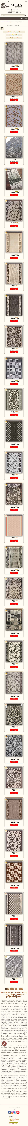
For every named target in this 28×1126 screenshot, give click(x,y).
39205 (16, 96)
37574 (16, 726)
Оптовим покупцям (13, 1117)
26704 (16, 128)
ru (5, 1)
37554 (16, 883)
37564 (16, 820)
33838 (16, 632)
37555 (16, 380)
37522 (16, 915)
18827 (16, 947)
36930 (16, 758)
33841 (16, 569)
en (2, 1)
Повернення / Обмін (14, 1119)
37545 (16, 474)
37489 (16, 254)
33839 (16, 600)
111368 (16, 222)
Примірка (11, 1120)
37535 (16, 537)
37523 (16, 443)
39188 (16, 65)
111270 (16, 191)
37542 (16, 789)
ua (8, 1)
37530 (16, 663)
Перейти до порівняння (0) (14, 31)
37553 (16, 285)
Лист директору (13, 1123)
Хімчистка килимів (13, 1122)
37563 (16, 317)
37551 (16, 348)
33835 (16, 506)
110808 (16, 411)
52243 (16, 978)
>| (22, 988)
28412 (16, 695)
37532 (16, 852)
